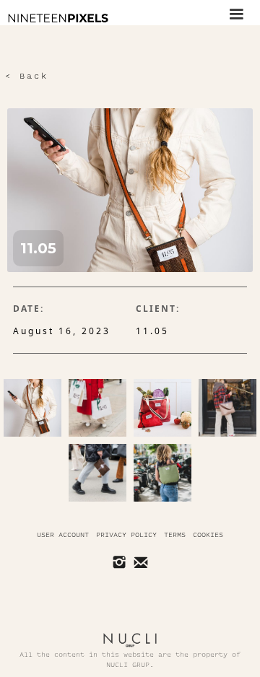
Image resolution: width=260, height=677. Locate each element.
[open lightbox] (32, 408)
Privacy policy (126, 534)
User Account (63, 534)
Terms (175, 534)
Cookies (208, 534)
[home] (54, 18)
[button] (236, 12)
